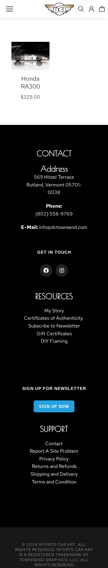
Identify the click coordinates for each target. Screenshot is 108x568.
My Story (54, 310)
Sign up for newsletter (54, 388)
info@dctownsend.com (63, 227)
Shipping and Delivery (54, 474)
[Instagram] (62, 270)
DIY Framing (54, 341)
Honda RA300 (30, 82)
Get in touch (54, 252)
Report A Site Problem (54, 451)
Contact (54, 443)
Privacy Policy (54, 459)
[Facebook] (46, 270)
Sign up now (54, 406)
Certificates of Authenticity (54, 318)
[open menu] (9, 9)
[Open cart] (102, 9)
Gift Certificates (54, 333)
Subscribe (39, 326)
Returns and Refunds (54, 466)
